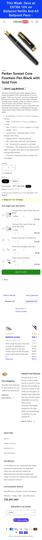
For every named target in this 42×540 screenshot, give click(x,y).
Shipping (4, 189)
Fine (5, 181)
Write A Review (9, 295)
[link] (8, 215)
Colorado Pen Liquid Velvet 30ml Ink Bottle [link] (25, 212)
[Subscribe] (33, 512)
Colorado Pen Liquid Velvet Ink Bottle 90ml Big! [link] (23, 225)
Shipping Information (6, 396)
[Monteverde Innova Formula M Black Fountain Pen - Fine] (35, 328)
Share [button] (6, 280)
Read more (9, 359)
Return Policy (26, 421)
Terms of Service (10, 443)
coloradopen (17, 536)
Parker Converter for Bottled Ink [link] (24, 238)
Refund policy (9, 448)
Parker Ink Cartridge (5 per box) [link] (23, 247)
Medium (15, 181)
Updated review (13, 337)
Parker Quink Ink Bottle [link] (20, 258)
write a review (20, 311)
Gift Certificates (9, 453)
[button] (4, 21)
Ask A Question (32, 295)
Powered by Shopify (27, 536)
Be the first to (20, 310)
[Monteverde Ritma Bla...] (9, 328)
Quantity (4, 163)
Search (6, 439)
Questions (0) (31, 301)
